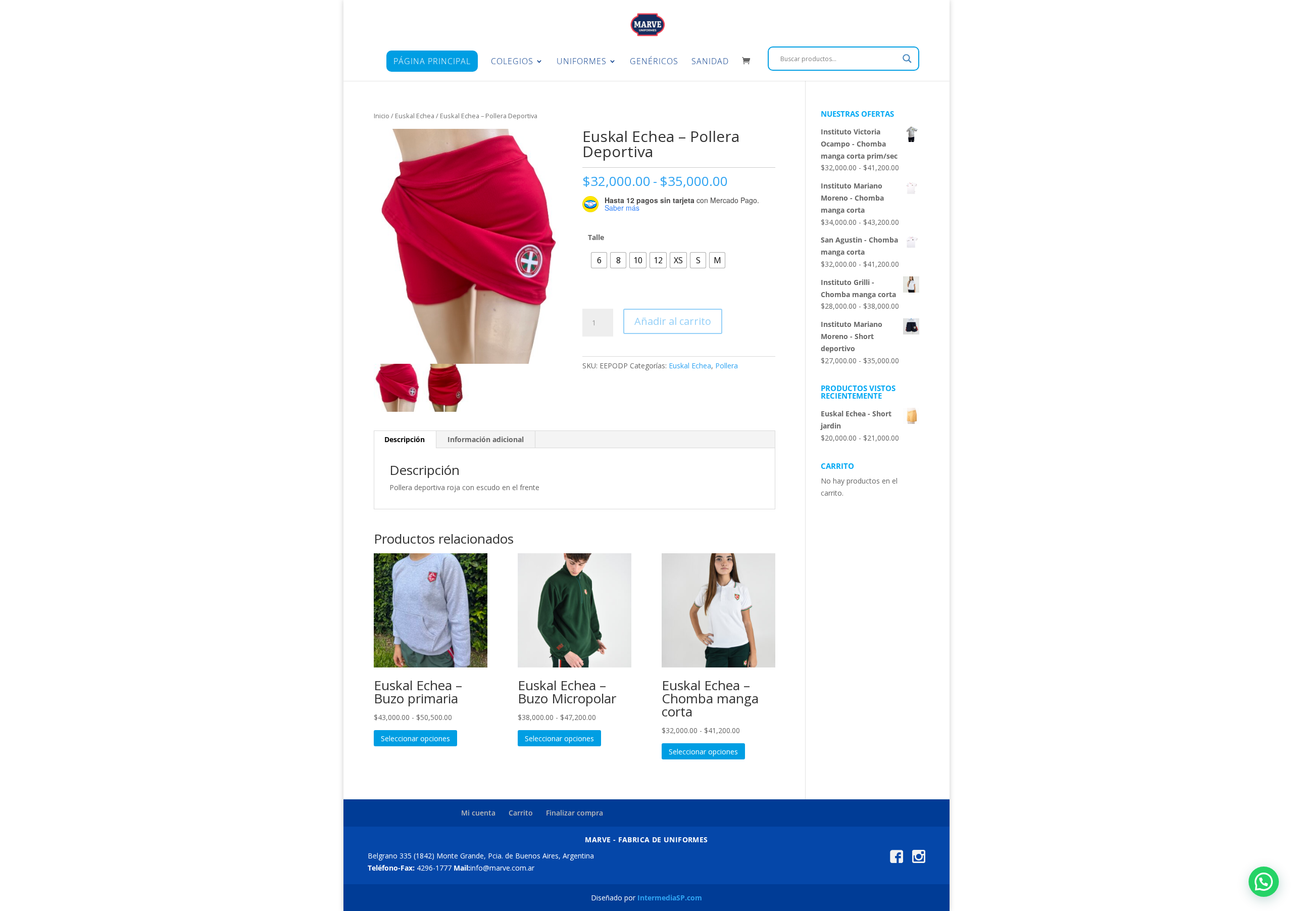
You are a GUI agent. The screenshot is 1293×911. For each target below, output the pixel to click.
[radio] (599, 260)
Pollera (726, 365)
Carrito (521, 813)
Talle (596, 237)
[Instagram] (918, 860)
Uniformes (582, 62)
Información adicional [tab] (485, 439)
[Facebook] (896, 860)
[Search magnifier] (907, 59)
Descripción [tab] (404, 439)
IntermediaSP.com (669, 897)
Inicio (381, 115)
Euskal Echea (414, 115)
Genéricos (654, 62)
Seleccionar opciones (415, 738)
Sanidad (710, 62)
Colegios (512, 62)
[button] (1264, 882)
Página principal (432, 61)
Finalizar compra (574, 813)
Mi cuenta (478, 813)
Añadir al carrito (672, 321)
